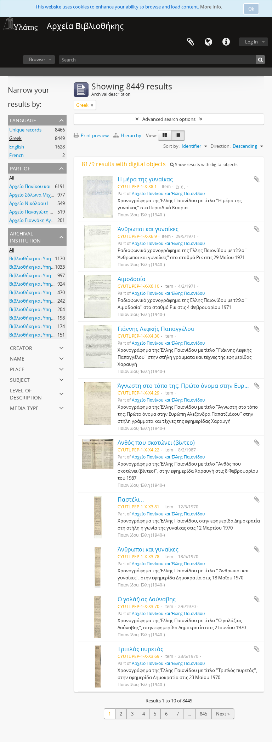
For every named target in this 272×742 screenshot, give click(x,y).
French (16, 155)
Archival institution (25, 236)
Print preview (94, 135)
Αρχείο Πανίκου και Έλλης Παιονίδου (48, 186)
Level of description (26, 393)
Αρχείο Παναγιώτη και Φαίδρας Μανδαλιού (55, 212)
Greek (15, 138)
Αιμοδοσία (132, 279)
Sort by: (171, 146)
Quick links (226, 42)
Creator (21, 347)
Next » (223, 714)
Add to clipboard (256, 179)
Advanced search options (169, 119)
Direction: (220, 146)
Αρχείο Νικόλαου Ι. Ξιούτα (37, 203)
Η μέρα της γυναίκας (145, 179)
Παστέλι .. (131, 499)
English (16, 147)
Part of (20, 168)
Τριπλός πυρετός (140, 649)
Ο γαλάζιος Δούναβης (147, 599)
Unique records (25, 130)
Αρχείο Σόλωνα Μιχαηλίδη (37, 195)
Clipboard (190, 42)
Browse (37, 59)
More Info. (211, 7)
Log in (251, 42)
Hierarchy (131, 135)
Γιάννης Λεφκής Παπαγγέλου (156, 329)
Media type (24, 407)
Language (208, 42)
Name (17, 358)
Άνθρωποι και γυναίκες (148, 229)
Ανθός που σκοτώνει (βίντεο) (156, 442)
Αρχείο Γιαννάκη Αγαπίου (36, 220)
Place (17, 368)
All (11, 178)
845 (203, 714)
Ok (251, 9)
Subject (20, 379)
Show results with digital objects (206, 165)
